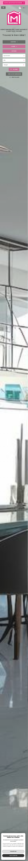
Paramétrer (13, 851)
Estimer (14, 51)
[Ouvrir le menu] (3, 7)
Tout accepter (13, 855)
